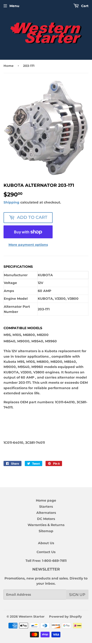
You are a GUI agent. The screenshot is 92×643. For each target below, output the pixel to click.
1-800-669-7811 (54, 561)
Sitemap (46, 531)
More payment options (28, 245)
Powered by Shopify (65, 616)
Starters (46, 506)
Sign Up (77, 594)
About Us (46, 543)
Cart (84, 6)
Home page (46, 500)
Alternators (46, 513)
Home (8, 66)
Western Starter (32, 616)
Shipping (11, 202)
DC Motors (46, 519)
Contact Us (46, 552)
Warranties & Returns (46, 525)
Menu (14, 6)
